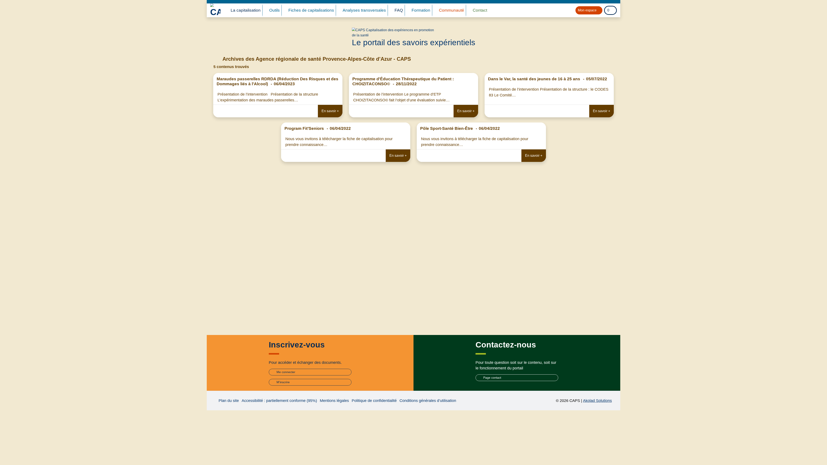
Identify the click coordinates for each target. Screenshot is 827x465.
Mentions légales (334, 400)
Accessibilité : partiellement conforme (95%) (279, 400)
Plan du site (229, 400)
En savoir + (330, 111)
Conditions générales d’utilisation (428, 400)
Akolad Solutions (597, 400)
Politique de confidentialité (374, 400)
